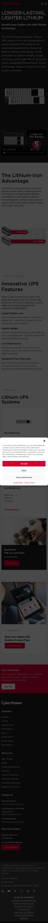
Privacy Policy (29, 482)
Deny (24, 470)
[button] (44, 440)
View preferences (24, 477)
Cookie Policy (18, 482)
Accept (24, 464)
